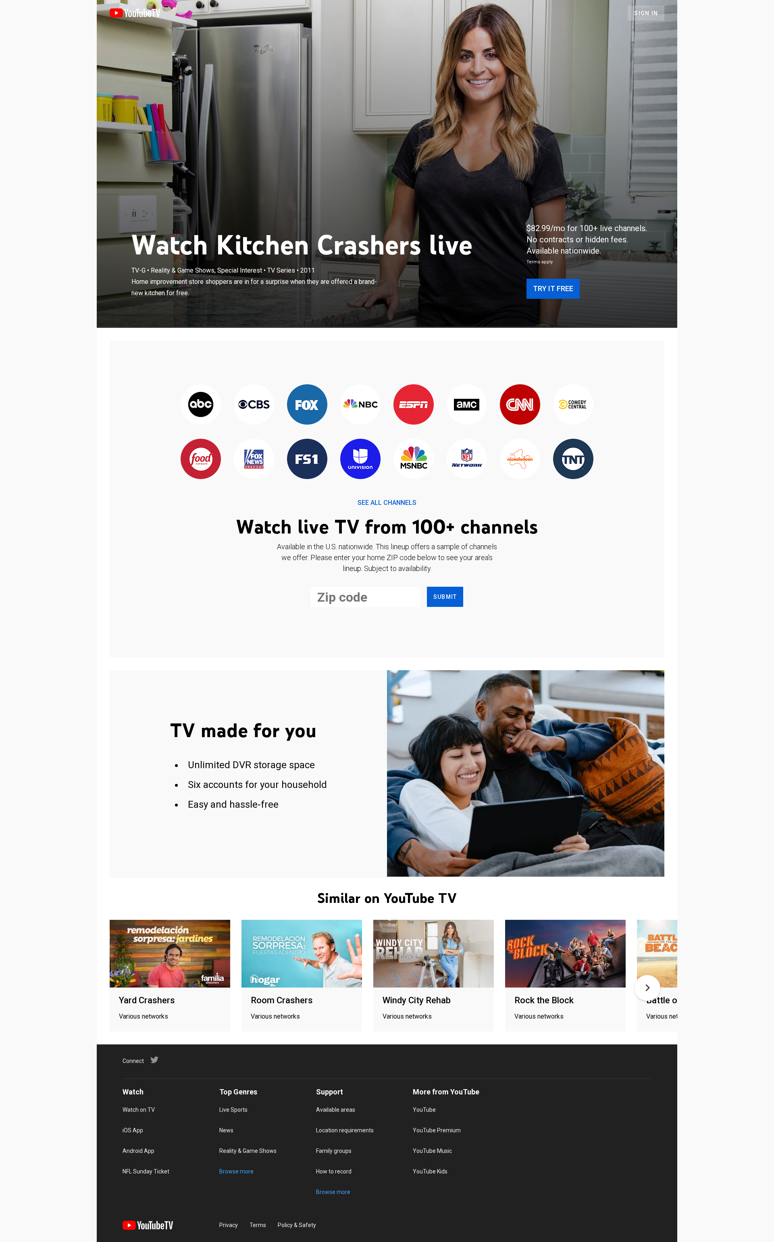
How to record (334, 1171)
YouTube (424, 1110)
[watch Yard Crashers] (170, 954)
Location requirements (345, 1130)
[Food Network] (200, 459)
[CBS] (254, 405)
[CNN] (520, 405)
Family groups (334, 1151)
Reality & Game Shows (248, 1151)
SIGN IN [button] (646, 13)
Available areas (335, 1110)
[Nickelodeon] (520, 459)
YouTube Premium (437, 1130)
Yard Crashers (147, 1000)
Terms (258, 1225)
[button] (647, 988)
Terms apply (539, 262)
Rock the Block (544, 1000)
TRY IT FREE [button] (553, 288)
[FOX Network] (307, 405)
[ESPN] (413, 405)
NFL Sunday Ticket (146, 1171)
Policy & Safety (297, 1225)
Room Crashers (282, 1000)
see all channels (387, 502)
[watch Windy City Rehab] (433, 954)
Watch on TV (139, 1110)
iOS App (133, 1130)
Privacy (228, 1225)
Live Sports (233, 1110)
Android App (138, 1151)
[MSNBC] (413, 459)
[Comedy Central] (573, 405)
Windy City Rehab (417, 1000)
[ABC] (200, 405)
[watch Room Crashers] (301, 954)
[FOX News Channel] (254, 459)
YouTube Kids (430, 1171)
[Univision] (360, 459)
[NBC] (360, 405)
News (226, 1130)
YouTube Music (432, 1151)
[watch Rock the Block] (565, 954)
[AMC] (466, 405)
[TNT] (573, 459)
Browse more (236, 1171)
